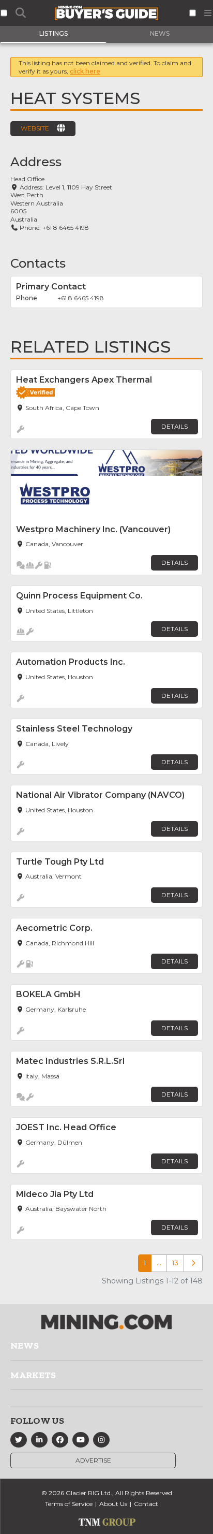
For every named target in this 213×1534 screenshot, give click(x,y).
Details (174, 426)
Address (36, 161)
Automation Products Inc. (70, 662)
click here (85, 71)
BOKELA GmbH (48, 994)
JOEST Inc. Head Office (66, 1127)
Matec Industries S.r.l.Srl (70, 1061)
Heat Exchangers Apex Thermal (84, 380)
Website (35, 128)
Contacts (38, 263)
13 (175, 1263)
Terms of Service (69, 1504)
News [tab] (160, 33)
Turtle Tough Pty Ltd (60, 862)
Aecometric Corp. (54, 928)
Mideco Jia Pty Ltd (55, 1194)
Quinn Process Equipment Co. (79, 596)
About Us (113, 1504)
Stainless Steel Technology (74, 729)
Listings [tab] (53, 33)
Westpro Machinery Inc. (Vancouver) (93, 529)
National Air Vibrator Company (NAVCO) (100, 795)
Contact (146, 1504)
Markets (33, 1375)
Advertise (93, 1460)
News (24, 1345)
